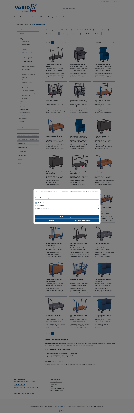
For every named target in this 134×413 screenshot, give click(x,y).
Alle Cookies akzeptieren (67, 217)
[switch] (36, 205)
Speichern (51, 220)
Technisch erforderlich (45, 203)
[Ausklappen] (98, 203)
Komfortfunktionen (43, 208)
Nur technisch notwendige (83, 220)
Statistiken (41, 205)
